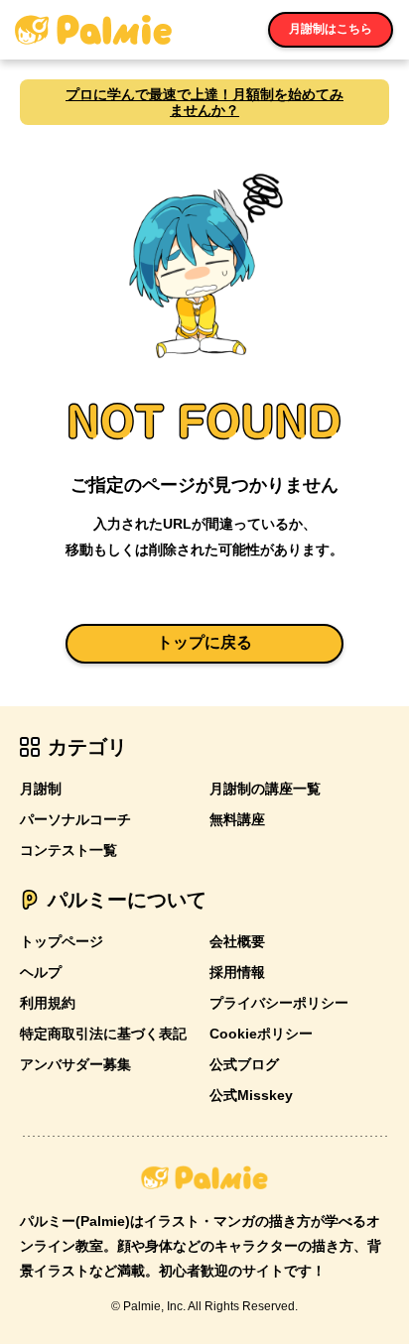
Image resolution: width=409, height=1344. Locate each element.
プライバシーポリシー (278, 1003)
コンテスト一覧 (68, 850)
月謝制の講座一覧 (265, 788)
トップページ (61, 941)
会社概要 (237, 941)
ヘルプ (41, 972)
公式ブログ (244, 1064)
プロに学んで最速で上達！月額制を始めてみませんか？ (204, 102)
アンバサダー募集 (75, 1064)
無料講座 (237, 819)
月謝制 (41, 788)
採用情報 (237, 972)
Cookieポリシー (261, 1033)
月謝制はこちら (330, 29)
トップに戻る (204, 642)
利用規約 (47, 1003)
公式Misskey (251, 1095)
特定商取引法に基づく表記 (103, 1033)
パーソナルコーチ (75, 819)
